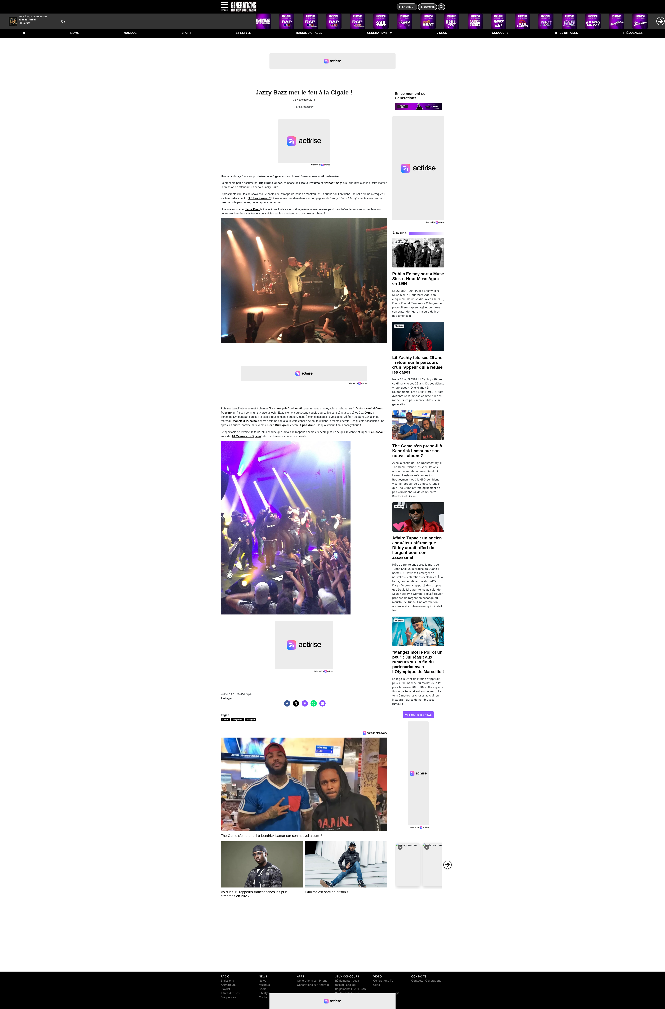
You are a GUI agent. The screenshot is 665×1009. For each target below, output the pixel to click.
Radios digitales (309, 32)
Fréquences (633, 32)
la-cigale (250, 719)
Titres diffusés (565, 32)
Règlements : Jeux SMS (350, 989)
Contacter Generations (426, 980)
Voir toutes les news (418, 714)
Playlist (225, 989)
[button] (408, 864)
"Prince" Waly (332, 182)
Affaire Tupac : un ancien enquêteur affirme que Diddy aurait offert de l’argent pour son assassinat (417, 548)
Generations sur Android (313, 984)
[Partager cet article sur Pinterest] (304, 705)
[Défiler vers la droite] (447, 865)
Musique (130, 32)
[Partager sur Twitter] (295, 705)
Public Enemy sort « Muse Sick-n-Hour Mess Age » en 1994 (418, 278)
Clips (376, 984)
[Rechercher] (441, 6)
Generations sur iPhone (312, 980)
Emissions (227, 980)
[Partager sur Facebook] (286, 705)
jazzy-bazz (237, 719)
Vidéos (442, 32)
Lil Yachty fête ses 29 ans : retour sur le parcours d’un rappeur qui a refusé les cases (417, 364)
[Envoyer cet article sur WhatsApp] (313, 705)
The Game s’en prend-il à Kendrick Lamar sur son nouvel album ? (417, 451)
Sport (186, 32)
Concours (500, 32)
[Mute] (63, 21)
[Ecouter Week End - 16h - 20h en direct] (418, 106)
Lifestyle (243, 32)
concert (225, 719)
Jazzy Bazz (252, 209)
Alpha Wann (307, 425)
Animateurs (228, 984)
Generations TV (379, 32)
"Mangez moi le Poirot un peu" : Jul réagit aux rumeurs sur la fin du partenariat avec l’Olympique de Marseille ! (418, 662)
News (74, 32)
